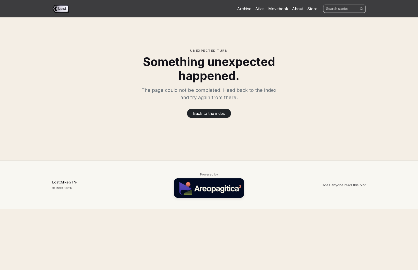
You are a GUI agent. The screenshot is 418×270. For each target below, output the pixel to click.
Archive (244, 8)
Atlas (259, 8)
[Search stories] (361, 8)
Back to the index (209, 113)
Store (312, 8)
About (297, 8)
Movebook (278, 8)
